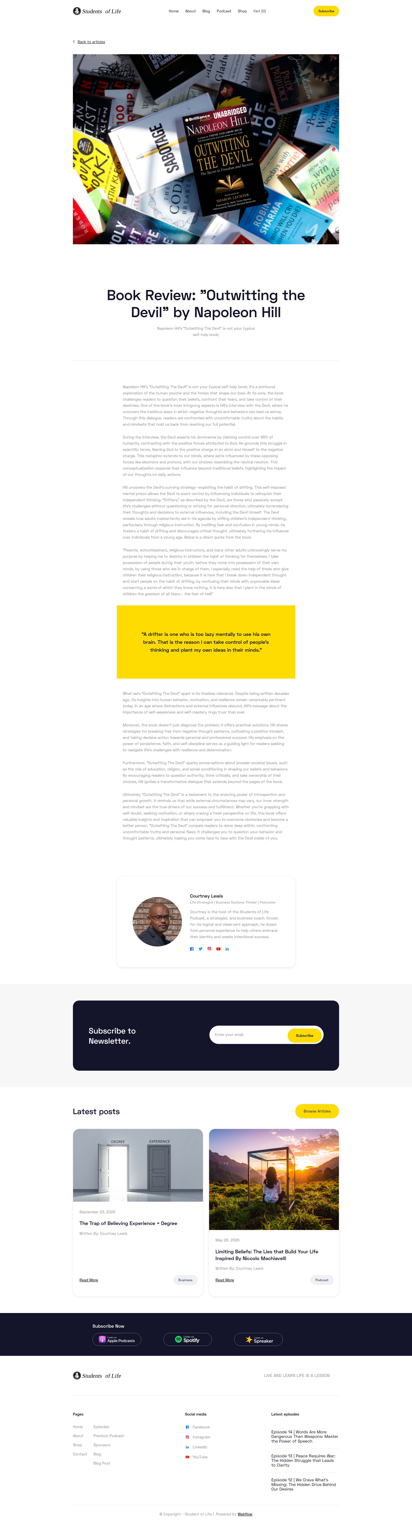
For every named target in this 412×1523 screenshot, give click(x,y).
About (190, 11)
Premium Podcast (109, 1435)
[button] (224, 11)
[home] (97, 11)
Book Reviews (191, 274)
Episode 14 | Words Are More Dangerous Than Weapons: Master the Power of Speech (304, 1436)
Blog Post (102, 1463)
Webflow (245, 1514)
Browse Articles (317, 1111)
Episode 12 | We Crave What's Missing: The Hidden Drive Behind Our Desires (303, 1484)
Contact (80, 1454)
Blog (206, 11)
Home (174, 11)
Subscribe (326, 11)
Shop (242, 11)
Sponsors (102, 1445)
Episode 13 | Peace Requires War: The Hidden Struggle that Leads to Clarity (303, 1460)
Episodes (101, 1426)
